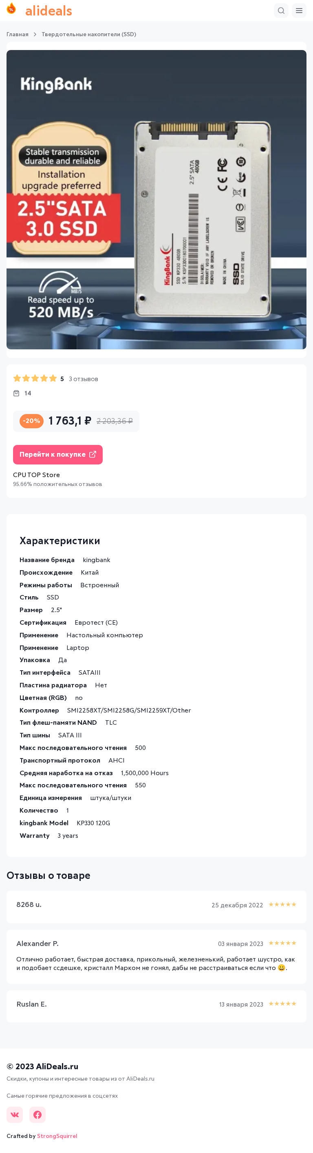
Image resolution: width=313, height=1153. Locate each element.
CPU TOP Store (36, 475)
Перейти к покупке (53, 454)
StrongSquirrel (57, 1136)
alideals (48, 11)
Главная (18, 34)
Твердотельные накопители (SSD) (89, 34)
